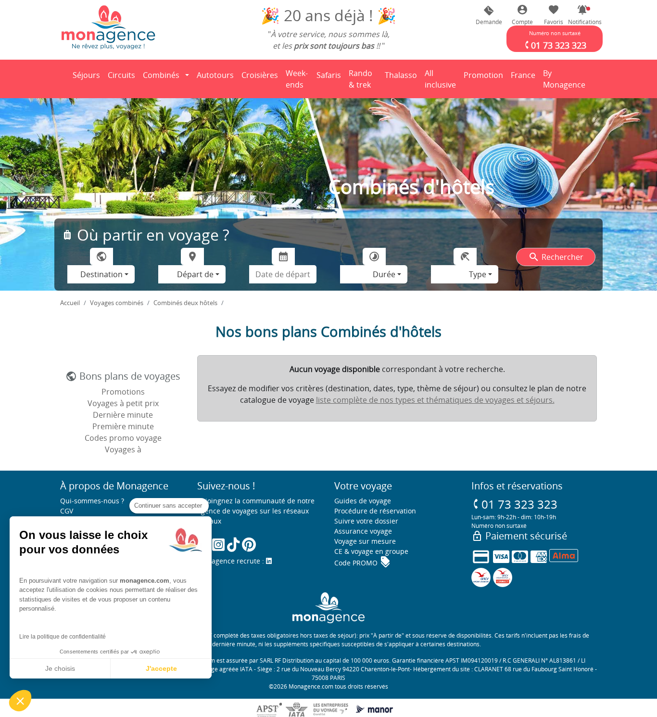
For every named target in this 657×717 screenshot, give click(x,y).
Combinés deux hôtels (185, 302)
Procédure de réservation (375, 510)
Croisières (259, 75)
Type (477, 274)
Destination (101, 274)
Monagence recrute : (231, 560)
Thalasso (402, 78)
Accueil (70, 302)
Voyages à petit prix (123, 403)
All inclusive (442, 79)
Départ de (195, 274)
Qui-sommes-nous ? (92, 500)
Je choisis (60, 668)
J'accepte (161, 668)
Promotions (123, 391)
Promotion (483, 78)
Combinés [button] (161, 75)
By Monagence (566, 79)
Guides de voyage (362, 500)
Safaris (330, 78)
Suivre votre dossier (366, 520)
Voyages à (123, 449)
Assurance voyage (363, 531)
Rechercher (555, 257)
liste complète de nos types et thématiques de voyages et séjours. (435, 400)
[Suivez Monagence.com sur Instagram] (218, 544)
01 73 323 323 (514, 504)
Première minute (123, 426)
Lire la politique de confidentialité (62, 636)
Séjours (88, 78)
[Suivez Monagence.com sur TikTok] (233, 544)
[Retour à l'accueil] (108, 27)
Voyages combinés (116, 302)
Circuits (121, 75)
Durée (384, 274)
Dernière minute (123, 415)
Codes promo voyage (123, 438)
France (524, 78)
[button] (582, 15)
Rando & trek (364, 79)
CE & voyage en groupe (371, 551)
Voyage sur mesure (365, 541)
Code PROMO (362, 562)
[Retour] (60, 78)
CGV (66, 510)
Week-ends (297, 79)
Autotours (215, 75)
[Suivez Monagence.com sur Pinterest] (249, 544)
